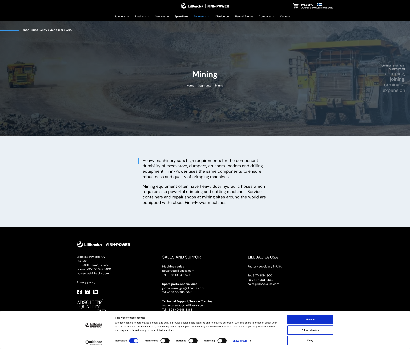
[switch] (165, 340)
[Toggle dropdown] (128, 16)
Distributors (222, 16)
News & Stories (244, 16)
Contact (285, 16)
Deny (310, 340)
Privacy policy (86, 282)
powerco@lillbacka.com (93, 273)
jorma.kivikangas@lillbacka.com (183, 288)
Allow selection (310, 330)
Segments (204, 85)
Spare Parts (181, 16)
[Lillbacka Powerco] (205, 6)
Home (190, 85)
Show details (240, 340)
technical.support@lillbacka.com (183, 305)
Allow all (310, 319)
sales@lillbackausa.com (263, 284)
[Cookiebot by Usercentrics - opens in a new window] (94, 342)
